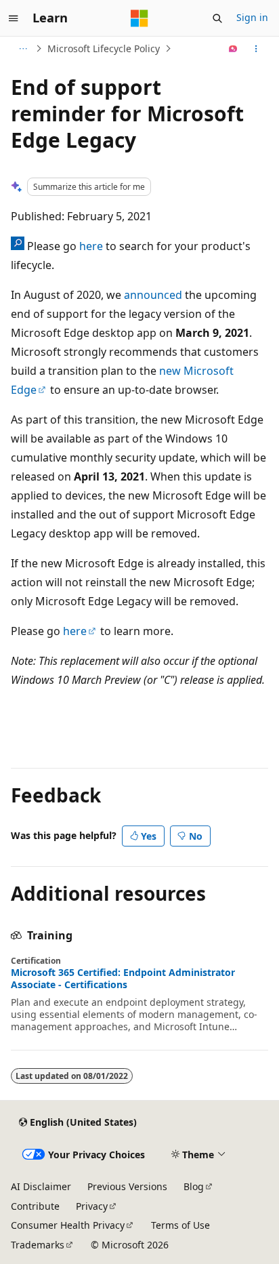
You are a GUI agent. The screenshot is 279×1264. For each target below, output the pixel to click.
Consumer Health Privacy (68, 1225)
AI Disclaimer (41, 1186)
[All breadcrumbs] (23, 49)
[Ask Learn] (233, 49)
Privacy (92, 1206)
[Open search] (217, 18)
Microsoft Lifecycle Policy (103, 48)
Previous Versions (127, 1186)
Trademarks (37, 1244)
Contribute (35, 1206)
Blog (194, 1186)
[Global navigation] (13, 18)
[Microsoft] (139, 18)
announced (153, 294)
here (91, 246)
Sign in (252, 17)
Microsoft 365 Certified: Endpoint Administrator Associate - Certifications (123, 978)
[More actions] (256, 49)
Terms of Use (180, 1225)
